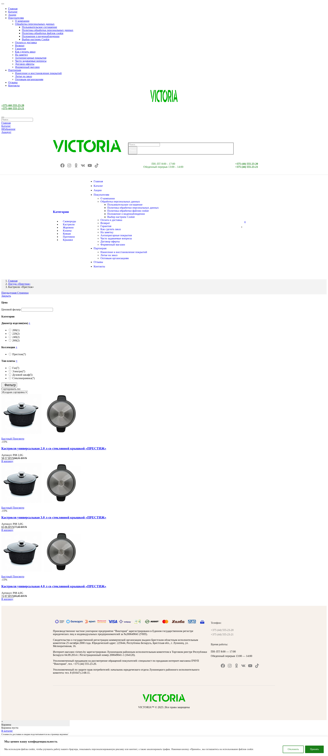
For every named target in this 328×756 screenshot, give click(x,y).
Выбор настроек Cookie (35, 39)
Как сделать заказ (25, 51)
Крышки (68, 239)
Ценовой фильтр (11, 309)
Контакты (14, 85)
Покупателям (16, 17)
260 (15, 340)
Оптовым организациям (29, 79)
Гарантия (20, 48)
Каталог (13, 11)
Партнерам (14, 70)
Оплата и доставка (26, 42)
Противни (69, 236)
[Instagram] (69, 165)
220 (15, 333)
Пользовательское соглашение (39, 27)
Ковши (67, 233)
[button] (7, 461)
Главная (12, 8)
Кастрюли (69, 224)
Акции (12, 14)
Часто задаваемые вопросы (30, 60)
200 (15, 330)
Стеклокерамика (23, 378)
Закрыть (6, 295)
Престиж (19, 354)
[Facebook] (62, 165)
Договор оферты (24, 64)
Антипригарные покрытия (30, 57)
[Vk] (83, 165)
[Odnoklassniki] (76, 165)
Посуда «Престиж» (19, 283)
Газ (15, 367)
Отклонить (293, 749)
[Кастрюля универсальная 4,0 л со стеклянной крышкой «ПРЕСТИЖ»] (41, 570)
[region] (164, 746)
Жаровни (68, 227)
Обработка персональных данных (34, 24)
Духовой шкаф (22, 374)
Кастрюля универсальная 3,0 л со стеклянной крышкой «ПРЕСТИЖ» (53, 517)
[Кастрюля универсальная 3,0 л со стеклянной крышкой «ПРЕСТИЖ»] (41, 501)
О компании (22, 20)
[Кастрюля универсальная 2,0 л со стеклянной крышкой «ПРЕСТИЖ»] (41, 432)
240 (15, 337)
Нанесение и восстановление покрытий (38, 73)
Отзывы (13, 82)
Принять (314, 749)
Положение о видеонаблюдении (40, 36)
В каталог (7, 730)
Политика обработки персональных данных (47, 30)
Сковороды (69, 221)
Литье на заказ (23, 76)
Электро (18, 371)
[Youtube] (90, 165)
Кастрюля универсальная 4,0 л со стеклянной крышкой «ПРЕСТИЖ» (53, 586)
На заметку (21, 54)
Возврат (19, 45)
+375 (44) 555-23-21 (12, 108)
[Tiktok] (97, 165)
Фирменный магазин (27, 67)
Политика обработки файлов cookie (42, 33)
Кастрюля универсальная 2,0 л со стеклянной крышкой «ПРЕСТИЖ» (53, 448)
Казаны (67, 230)
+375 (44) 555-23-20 (12, 105)
